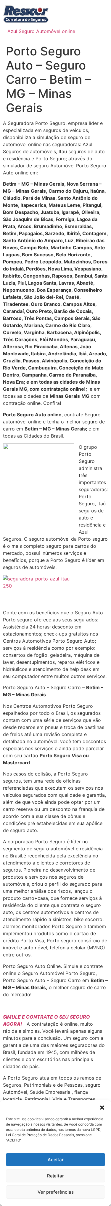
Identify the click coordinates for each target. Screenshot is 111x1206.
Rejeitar (55, 1176)
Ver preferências (56, 1192)
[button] (102, 1108)
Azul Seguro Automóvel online (41, 31)
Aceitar (56, 1159)
